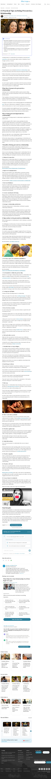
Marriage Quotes (20, 757)
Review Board (8, 768)
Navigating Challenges (5, 661)
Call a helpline (17, 553)
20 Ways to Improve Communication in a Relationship (20, 180)
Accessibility (25, 768)
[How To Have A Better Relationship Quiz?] (16, 703)
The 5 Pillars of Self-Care (14, 241)
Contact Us (19, 768)
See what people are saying (23, 646)
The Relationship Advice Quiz (5, 708)
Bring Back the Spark (16, 705)
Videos (19, 759)
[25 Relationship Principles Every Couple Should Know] (27, 657)
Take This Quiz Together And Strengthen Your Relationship (27, 709)
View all (29, 717)
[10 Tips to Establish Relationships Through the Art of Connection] (27, 679)
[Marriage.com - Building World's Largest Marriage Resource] (25, 2)
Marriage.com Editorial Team (22, 15)
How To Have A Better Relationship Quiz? (15, 709)
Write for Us (46, 752)
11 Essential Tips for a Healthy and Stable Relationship (15, 687)
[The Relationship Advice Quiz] (5, 703)
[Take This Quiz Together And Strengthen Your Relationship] (27, 703)
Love (13, 661)
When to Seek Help (5, 705)
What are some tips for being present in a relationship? (18, 542)
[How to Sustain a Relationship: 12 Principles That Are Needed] (5, 679)
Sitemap (39, 771)
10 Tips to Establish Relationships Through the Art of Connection (26, 688)
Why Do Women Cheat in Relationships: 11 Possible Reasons (13, 168)
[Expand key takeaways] (30, 38)
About (2, 768)
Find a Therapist (22, 553)
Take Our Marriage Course (16, 525)
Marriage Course (29, 752)
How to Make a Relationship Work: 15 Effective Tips (5, 665)
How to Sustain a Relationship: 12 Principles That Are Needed (5, 688)
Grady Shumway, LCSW (12, 15)
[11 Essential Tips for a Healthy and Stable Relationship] (16, 679)
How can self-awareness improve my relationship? (17, 545)
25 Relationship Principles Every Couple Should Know (26, 665)
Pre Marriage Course (29, 757)
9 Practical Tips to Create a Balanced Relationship (15, 665)
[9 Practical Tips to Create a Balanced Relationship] (16, 657)
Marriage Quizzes (21, 756)
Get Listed (38, 752)
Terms (30, 553)
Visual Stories (20, 761)
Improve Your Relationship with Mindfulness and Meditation (13, 270)
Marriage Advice (20, 754)
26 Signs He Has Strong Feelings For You (8, 755)
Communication (26, 683)
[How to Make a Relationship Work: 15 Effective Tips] (5, 657)
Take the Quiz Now (17, 619)
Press (14, 768)
